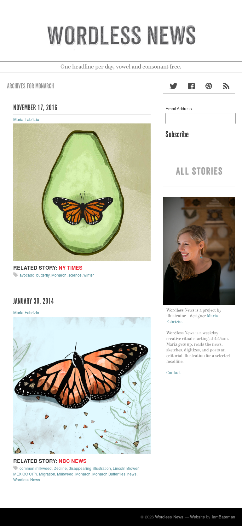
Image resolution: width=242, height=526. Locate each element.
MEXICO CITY (25, 473)
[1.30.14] (82, 385)
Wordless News (26, 479)
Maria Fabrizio (26, 119)
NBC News (73, 460)
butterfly (42, 275)
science (75, 275)
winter (89, 275)
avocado (27, 275)
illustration (102, 468)
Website (197, 517)
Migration (47, 473)
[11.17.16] (82, 191)
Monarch (58, 275)
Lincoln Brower (125, 468)
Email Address (178, 108)
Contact (173, 373)
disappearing (80, 468)
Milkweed (65, 473)
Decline (60, 468)
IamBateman (223, 517)
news (131, 473)
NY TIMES (71, 267)
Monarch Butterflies (108, 473)
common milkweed (36, 468)
